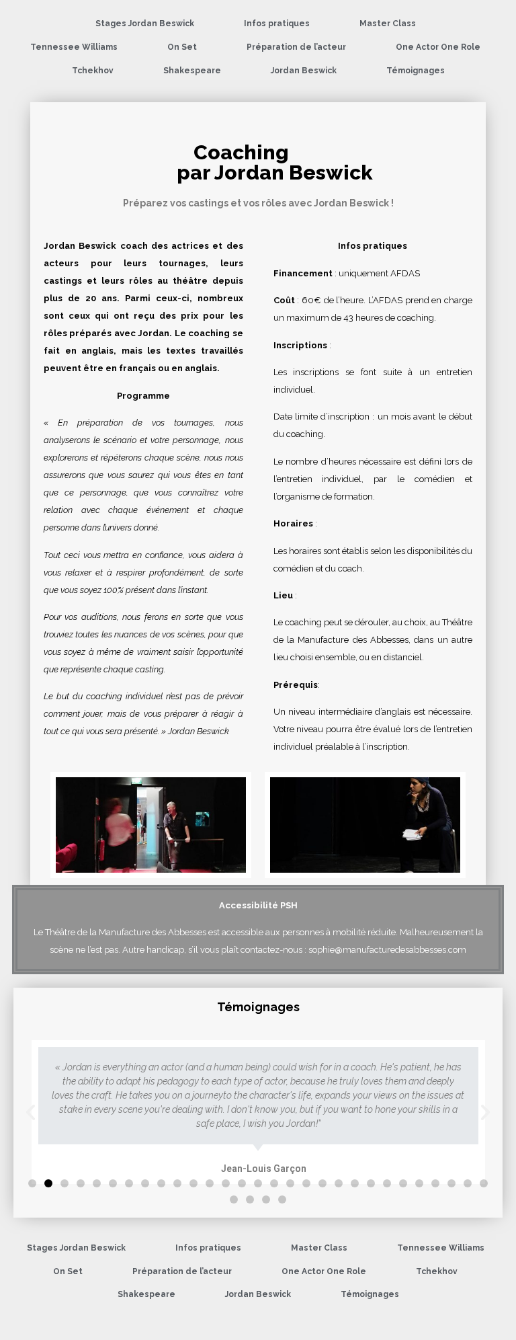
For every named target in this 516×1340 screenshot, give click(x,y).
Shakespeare (192, 70)
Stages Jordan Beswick (144, 23)
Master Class (387, 23)
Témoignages (415, 70)
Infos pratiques (277, 23)
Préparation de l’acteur (296, 47)
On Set (182, 47)
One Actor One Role (438, 47)
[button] (32, 1183)
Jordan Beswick (304, 70)
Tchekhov (93, 70)
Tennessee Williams (74, 47)
